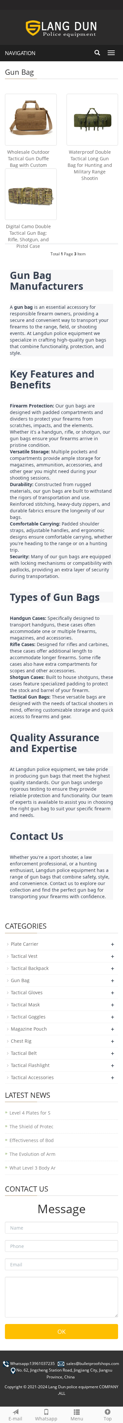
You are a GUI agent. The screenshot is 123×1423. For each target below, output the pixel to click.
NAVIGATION (20, 53)
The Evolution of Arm (32, 1154)
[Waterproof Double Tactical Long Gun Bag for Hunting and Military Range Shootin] (92, 120)
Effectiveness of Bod (32, 1140)
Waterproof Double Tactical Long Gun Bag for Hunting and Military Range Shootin (90, 165)
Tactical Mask (25, 1004)
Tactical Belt (24, 1053)
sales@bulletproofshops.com (92, 1363)
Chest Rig (21, 1041)
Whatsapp (46, 1418)
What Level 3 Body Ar (33, 1168)
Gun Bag (20, 980)
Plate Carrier (24, 944)
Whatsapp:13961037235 (32, 1363)
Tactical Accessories (32, 1077)
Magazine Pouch (29, 1029)
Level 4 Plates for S (30, 1113)
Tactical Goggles (28, 1017)
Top (108, 1418)
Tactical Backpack (30, 968)
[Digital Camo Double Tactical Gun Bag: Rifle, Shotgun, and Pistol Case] (31, 194)
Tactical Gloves (27, 992)
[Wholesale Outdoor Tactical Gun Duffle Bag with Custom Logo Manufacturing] (31, 120)
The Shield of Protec (31, 1126)
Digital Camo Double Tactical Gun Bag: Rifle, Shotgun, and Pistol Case (28, 236)
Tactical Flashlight (30, 1065)
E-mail (15, 1418)
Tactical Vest (24, 956)
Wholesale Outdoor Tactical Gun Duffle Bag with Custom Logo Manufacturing (28, 162)
